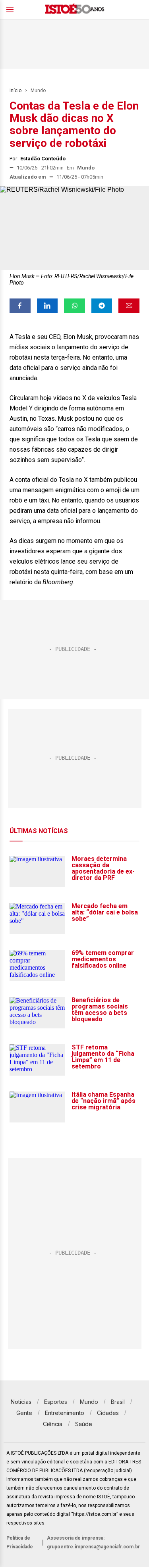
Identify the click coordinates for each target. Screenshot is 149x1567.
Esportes (55, 1401)
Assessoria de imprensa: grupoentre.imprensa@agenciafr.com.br (93, 1542)
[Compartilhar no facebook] (20, 305)
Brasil (118, 1401)
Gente (24, 1412)
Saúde (83, 1424)
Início (15, 90)
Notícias (21, 1401)
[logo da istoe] (74, 10)
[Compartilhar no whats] (74, 305)
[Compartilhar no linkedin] (47, 305)
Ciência (52, 1424)
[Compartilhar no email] (128, 305)
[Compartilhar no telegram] (101, 305)
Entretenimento (64, 1412)
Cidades (108, 1412)
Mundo (38, 90)
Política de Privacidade (19, 1542)
